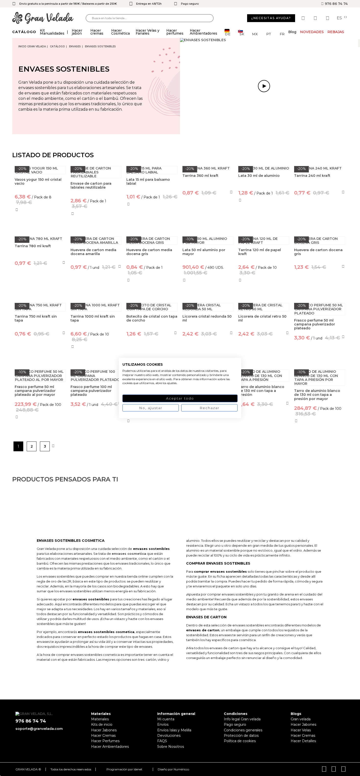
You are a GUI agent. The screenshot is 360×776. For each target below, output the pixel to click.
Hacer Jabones (104, 730)
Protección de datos (241, 735)
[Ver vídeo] (264, 86)
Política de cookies (240, 741)
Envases (75, 46)
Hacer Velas (301, 730)
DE (228, 34)
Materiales (100, 719)
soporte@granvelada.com (39, 729)
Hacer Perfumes (105, 741)
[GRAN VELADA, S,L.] (49, 18)
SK (242, 34)
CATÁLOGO (57, 46)
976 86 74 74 (336, 3)
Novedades (312, 31)
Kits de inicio (101, 724)
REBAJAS (335, 31)
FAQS (162, 741)
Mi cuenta (165, 719)
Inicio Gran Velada (32, 46)
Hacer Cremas (103, 735)
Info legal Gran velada (242, 719)
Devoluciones (168, 735)
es (340, 18)
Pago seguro (235, 724)
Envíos (162, 724)
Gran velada (301, 719)
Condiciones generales (243, 730)
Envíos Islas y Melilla (174, 730)
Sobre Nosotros (170, 746)
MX (255, 34)
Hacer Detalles (303, 741)
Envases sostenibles (100, 46)
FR (282, 34)
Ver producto (152, 225)
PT (268, 34)
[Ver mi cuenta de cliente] (316, 18)
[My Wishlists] (303, 18)
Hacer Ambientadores (110, 746)
